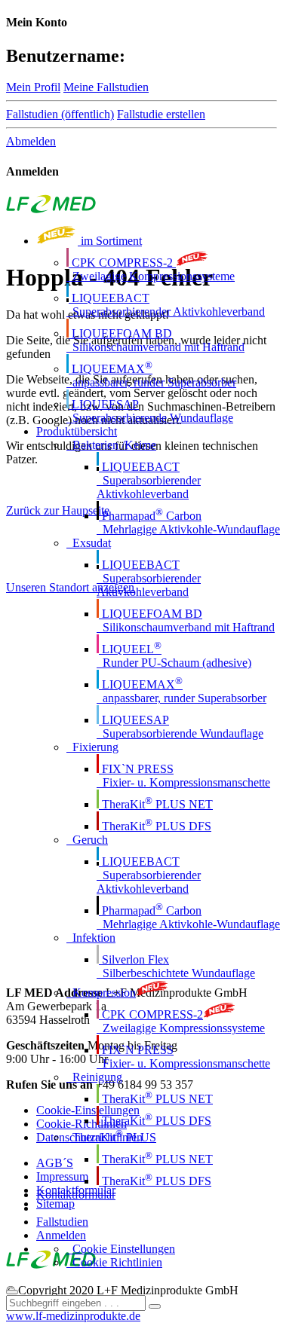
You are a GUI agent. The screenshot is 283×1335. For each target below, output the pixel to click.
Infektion (90, 937)
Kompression (101, 992)
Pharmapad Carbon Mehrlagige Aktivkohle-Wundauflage (188, 522)
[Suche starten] (155, 1306)
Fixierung (92, 747)
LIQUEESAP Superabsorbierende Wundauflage (149, 411)
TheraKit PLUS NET (156, 804)
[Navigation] (12, 1292)
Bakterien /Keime (111, 444)
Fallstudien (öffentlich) (60, 114)
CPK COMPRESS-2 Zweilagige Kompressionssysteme (150, 269)
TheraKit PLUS (111, 1137)
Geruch (87, 839)
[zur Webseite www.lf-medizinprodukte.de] (51, 209)
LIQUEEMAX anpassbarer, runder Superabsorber (151, 375)
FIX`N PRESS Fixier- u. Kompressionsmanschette (183, 775)
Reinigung (94, 1077)
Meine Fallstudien (106, 87)
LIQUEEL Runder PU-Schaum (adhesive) (174, 656)
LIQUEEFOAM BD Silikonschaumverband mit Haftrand (155, 340)
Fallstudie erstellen (161, 114)
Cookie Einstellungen (120, 1248)
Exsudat (88, 542)
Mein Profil (33, 87)
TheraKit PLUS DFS (155, 826)
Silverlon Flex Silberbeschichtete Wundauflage (176, 966)
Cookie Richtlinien (114, 1262)
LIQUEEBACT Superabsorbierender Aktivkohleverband (165, 305)
